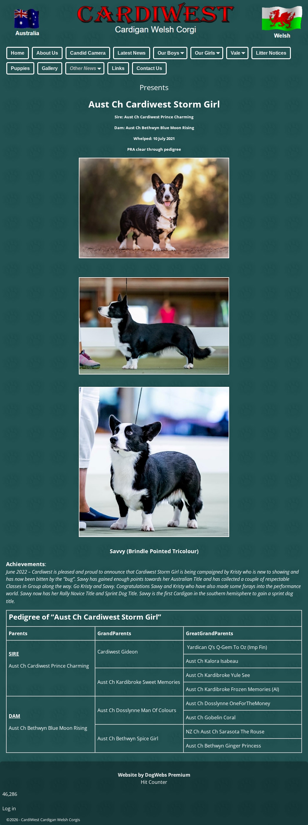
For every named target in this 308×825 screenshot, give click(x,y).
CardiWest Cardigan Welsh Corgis (50, 819)
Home (17, 53)
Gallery (50, 68)
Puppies (20, 68)
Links (118, 68)
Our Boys (168, 53)
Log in (9, 808)
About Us (47, 53)
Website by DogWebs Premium (154, 775)
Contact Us (149, 68)
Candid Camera (88, 53)
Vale (235, 53)
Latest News (132, 53)
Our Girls (205, 53)
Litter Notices (271, 53)
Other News (83, 68)
